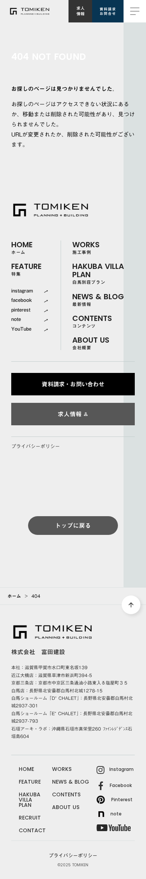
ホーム (14, 596)
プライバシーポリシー (35, 446)
